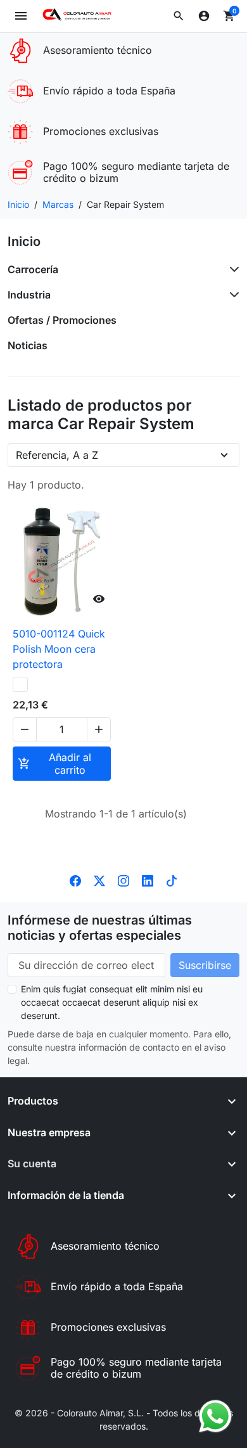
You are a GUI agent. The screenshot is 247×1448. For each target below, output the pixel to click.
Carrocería (33, 269)
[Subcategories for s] (231, 269)
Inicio (24, 241)
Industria (29, 294)
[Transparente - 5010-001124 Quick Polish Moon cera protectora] (20, 684)
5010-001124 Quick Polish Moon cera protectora (59, 648)
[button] (178, 16)
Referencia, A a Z (57, 455)
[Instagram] (123, 879)
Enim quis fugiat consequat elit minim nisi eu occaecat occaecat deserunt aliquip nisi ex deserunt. (112, 1002)
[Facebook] (75, 879)
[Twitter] (99, 879)
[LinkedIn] (147, 879)
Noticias (28, 345)
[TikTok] (171, 879)
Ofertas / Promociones (62, 320)
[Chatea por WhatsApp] (215, 1415)
